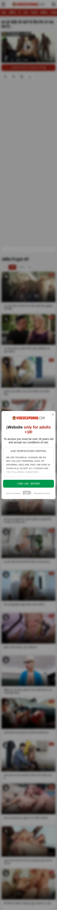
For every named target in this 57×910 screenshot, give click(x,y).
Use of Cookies (13, 493)
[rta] (27, 494)
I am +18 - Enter (28, 483)
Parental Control (42, 493)
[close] (53, 414)
